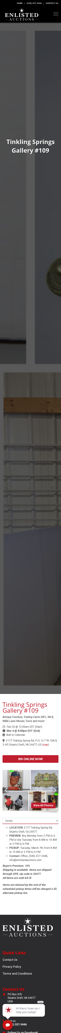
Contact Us (52, 3)
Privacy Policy (12, 966)
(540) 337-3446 (34, 3)
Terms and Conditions (17, 973)
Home (20, 3)
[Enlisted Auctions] (21, 14)
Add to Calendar (15, 734)
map (45, 744)
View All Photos (43, 805)
